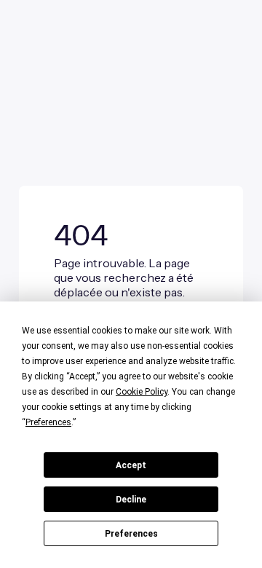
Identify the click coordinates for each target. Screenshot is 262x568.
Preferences (131, 534)
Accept (131, 465)
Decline (131, 499)
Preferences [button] (48, 422)
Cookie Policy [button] (141, 392)
